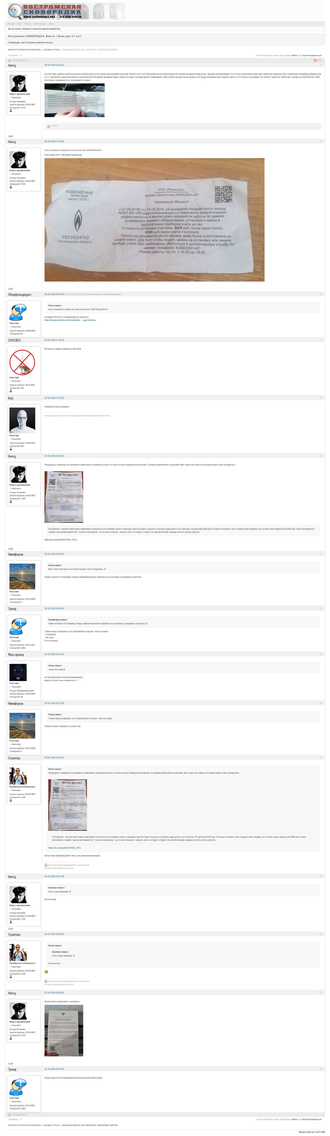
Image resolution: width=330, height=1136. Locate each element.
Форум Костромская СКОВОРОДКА (24, 50)
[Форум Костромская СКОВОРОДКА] (68, 11)
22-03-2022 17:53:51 (54, 398)
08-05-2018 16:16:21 (54, 65)
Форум (11, 24)
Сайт (10, 136)
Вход (51, 24)
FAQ (19, 24)
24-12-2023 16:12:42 (54, 654)
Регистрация (40, 24)
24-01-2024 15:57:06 (54, 876)
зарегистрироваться (312, 55)
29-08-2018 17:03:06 (54, 141)
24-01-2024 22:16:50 (54, 934)
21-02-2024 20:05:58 (54, 1069)
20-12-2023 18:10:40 (54, 608)
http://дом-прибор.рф (72, 155)
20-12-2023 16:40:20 (54, 554)
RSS (320, 60)
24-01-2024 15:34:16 (54, 757)
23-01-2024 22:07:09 (54, 703)
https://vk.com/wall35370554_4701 (61, 540)
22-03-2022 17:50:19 (54, 340)
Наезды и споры (51, 50)
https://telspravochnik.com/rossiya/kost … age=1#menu (70, 320)
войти (294, 55)
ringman (54, 125)
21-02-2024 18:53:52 (54, 992)
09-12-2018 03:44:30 (54, 294)
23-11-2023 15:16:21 (54, 456)
